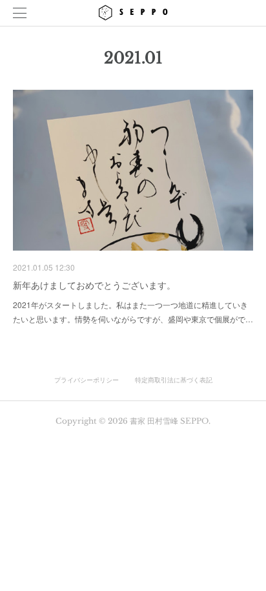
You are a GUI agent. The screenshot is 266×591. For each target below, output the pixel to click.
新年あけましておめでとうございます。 (94, 284)
